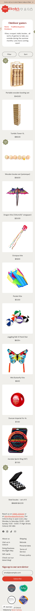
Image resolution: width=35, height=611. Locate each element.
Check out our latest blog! (8, 559)
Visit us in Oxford (6, 543)
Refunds (23, 542)
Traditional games (18, 27)
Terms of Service (23, 550)
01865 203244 (18, 514)
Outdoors (8, 29)
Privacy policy (25, 555)
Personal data (25, 546)
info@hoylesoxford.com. (14, 516)
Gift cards (6, 554)
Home (6, 27)
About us (6, 539)
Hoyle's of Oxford (14, 608)
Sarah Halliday (17, 610)
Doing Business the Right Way (8, 549)
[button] (21, 9)
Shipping (23, 539)
